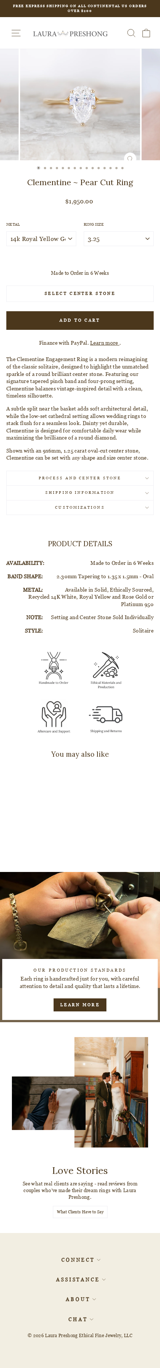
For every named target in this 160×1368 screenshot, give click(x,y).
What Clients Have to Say (80, 1211)
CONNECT (78, 1260)
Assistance (78, 1279)
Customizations (80, 507)
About (78, 1299)
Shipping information (80, 492)
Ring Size (94, 224)
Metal (13, 224)
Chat (78, 1319)
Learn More (80, 1004)
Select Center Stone (80, 293)
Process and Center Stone (80, 478)
